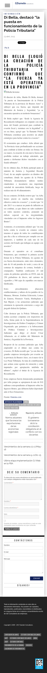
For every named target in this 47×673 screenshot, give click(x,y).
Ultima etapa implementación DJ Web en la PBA (22, 462)
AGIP (6, 641)
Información (12, 13)
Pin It (7, 47)
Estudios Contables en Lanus (20, 638)
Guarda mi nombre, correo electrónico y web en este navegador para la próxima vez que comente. (22, 524)
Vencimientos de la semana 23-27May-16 (23, 448)
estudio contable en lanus (30, 405)
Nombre (7, 501)
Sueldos (29, 645)
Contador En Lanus (12, 405)
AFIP (6, 638)
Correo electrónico (11, 508)
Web (5, 514)
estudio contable (16, 641)
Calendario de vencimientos (14, 648)
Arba (26, 402)
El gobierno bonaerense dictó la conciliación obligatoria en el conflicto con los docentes (34, 426)
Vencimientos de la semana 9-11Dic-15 (22, 455)
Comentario (8, 483)
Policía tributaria (11, 408)
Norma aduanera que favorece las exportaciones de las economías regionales (13, 424)
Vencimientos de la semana (14, 645)
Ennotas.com (16, 397)
